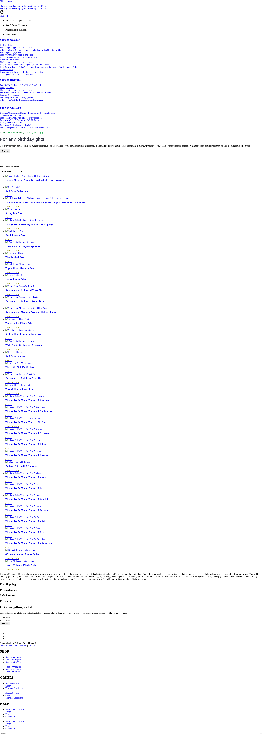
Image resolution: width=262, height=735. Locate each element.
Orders (8, 686)
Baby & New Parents (9, 67)
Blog (7, 714)
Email (3, 620)
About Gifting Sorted (14, 709)
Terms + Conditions (8, 645)
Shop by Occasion (8, 6)
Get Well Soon (15, 74)
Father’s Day (24, 67)
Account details (12, 683)
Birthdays (21, 132)
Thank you (4, 74)
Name (3, 617)
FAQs (8, 712)
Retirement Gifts (70, 67)
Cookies (32, 645)
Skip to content (6, 1)
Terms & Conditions (14, 688)
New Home (35, 67)
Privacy (23, 645)
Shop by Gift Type (40, 6)
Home (2, 132)
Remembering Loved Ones (51, 67)
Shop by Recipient (24, 6)
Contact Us (10, 716)
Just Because (27, 74)
